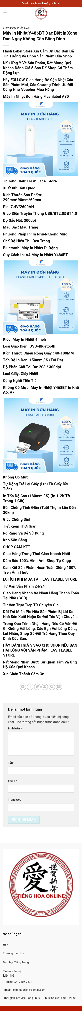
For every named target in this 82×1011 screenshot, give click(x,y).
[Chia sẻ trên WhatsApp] (23, 687)
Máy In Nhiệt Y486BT (49, 255)
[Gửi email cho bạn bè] (44, 687)
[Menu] (5, 14)
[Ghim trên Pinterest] (52, 687)
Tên (11, 762)
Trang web (14, 799)
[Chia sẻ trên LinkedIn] (59, 687)
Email (12, 781)
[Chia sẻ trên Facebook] (30, 687)
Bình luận (15, 728)
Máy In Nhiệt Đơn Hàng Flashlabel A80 (36, 96)
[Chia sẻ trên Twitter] (37, 687)
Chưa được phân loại (16, 28)
